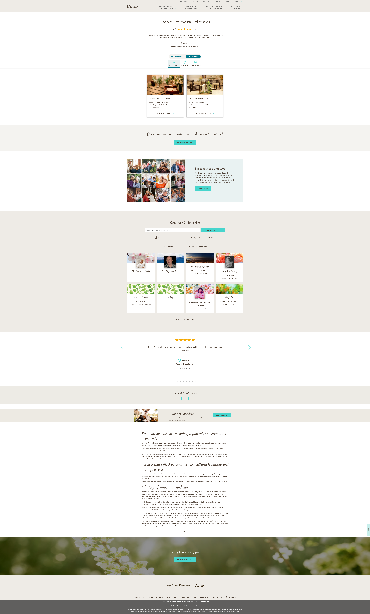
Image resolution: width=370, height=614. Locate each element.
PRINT (228, 2)
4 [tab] (181, 382)
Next (247, 346)
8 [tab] (192, 382)
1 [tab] (172, 382)
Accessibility (204, 597)
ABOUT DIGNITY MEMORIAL (189, 2)
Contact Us (148, 597)
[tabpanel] (185, 357)
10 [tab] (198, 382)
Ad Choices (233, 597)
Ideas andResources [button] (235, 7)
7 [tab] (189, 382)
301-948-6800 (194, 107)
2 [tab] (175, 382)
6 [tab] (186, 382)
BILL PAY (219, 2)
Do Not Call (218, 597)
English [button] (237, 2)
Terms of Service (188, 597)
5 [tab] (184, 382)
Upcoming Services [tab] (198, 247)
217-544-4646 (180, 420)
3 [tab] (178, 382)
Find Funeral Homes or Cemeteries (215, 7)
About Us (136, 597)
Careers (159, 597)
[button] (237, 2)
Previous (121, 350)
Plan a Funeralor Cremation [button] (166, 7)
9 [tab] (195, 382)
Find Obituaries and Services (191, 7)
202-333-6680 (154, 107)
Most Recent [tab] (169, 247)
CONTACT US (207, 2)
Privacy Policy (172, 597)
